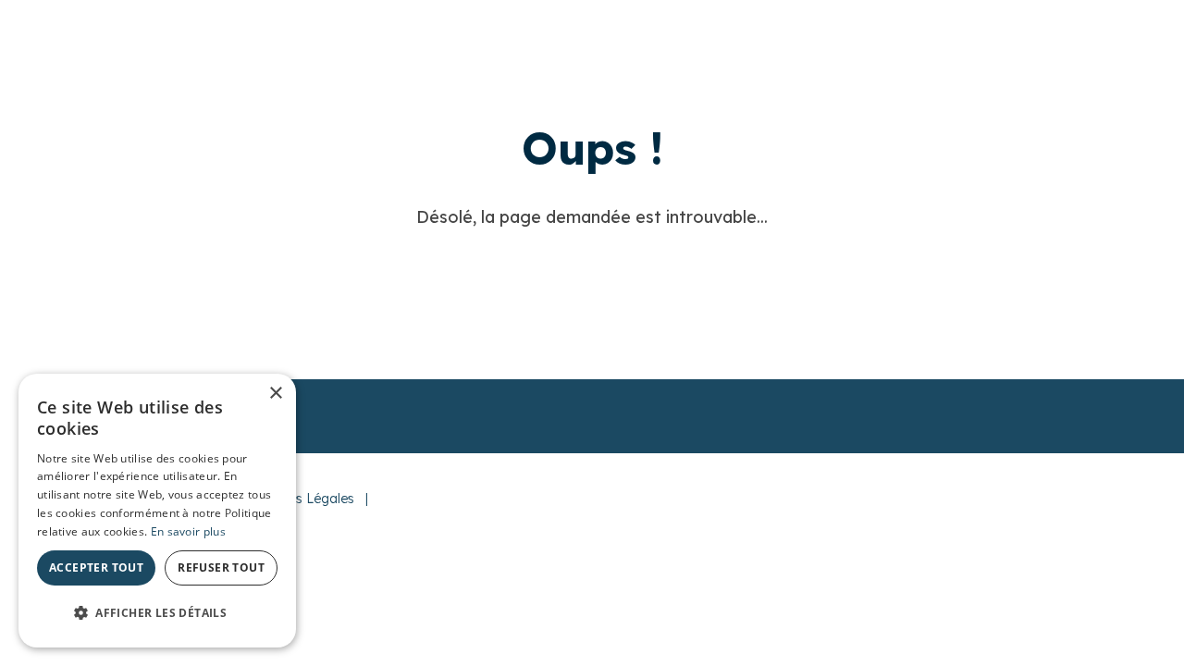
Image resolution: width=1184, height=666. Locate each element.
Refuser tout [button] (221, 567)
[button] (157, 613)
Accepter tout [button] (96, 567)
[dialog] (157, 511)
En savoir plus (188, 531)
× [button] (275, 394)
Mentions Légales (301, 498)
